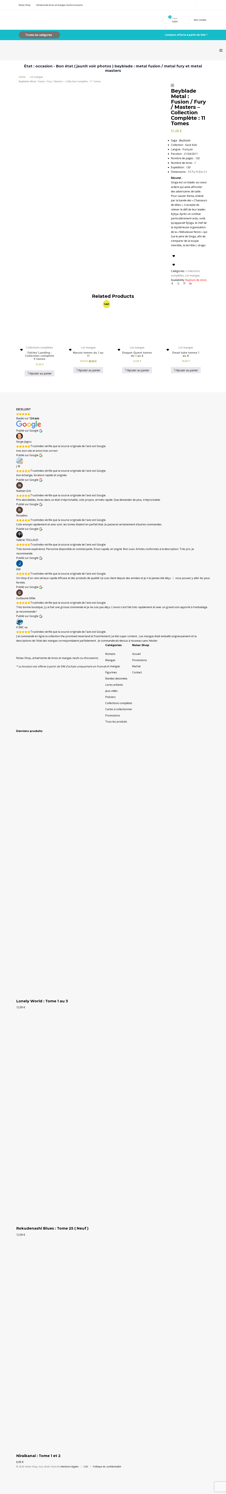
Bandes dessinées (116, 678)
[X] (178, 283)
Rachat (136, 666)
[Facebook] (172, 283)
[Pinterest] (184, 283)
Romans (110, 654)
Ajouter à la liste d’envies (174, 256)
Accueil (136, 654)
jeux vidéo (111, 691)
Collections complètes (118, 703)
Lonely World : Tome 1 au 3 (42, 1001)
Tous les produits (116, 721)
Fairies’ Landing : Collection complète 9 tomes (39, 356)
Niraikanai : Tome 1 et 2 (38, 1456)
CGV (86, 1466)
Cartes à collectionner (118, 709)
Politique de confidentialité (107, 1466)
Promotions (112, 715)
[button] (200, 20)
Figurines (111, 672)
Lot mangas (36, 76)
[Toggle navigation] (186, 50)
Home (22, 76)
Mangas (110, 660)
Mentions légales (70, 1466)
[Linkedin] (190, 283)
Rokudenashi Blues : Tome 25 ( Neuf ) (52, 1228)
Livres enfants (114, 685)
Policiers (110, 697)
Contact (137, 672)
